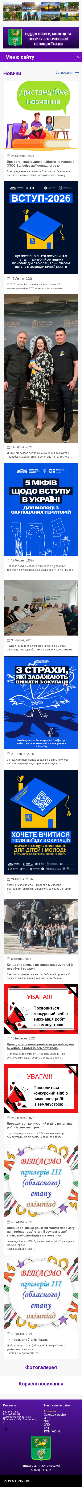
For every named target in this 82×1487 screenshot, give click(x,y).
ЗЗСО (48, 1418)
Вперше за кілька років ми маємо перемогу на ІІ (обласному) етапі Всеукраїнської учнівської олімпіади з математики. (40, 1231)
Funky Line (22, 1481)
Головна (50, 1411)
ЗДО (47, 1421)
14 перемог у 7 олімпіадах (27, 1340)
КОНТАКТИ (52, 1431)
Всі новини (64, 72)
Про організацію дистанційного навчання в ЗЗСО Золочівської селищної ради (40, 163)
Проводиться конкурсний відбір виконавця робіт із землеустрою (40, 1125)
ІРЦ (46, 1428)
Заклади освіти (55, 1415)
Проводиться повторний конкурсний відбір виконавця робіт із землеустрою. (40, 1046)
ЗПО (47, 1425)
